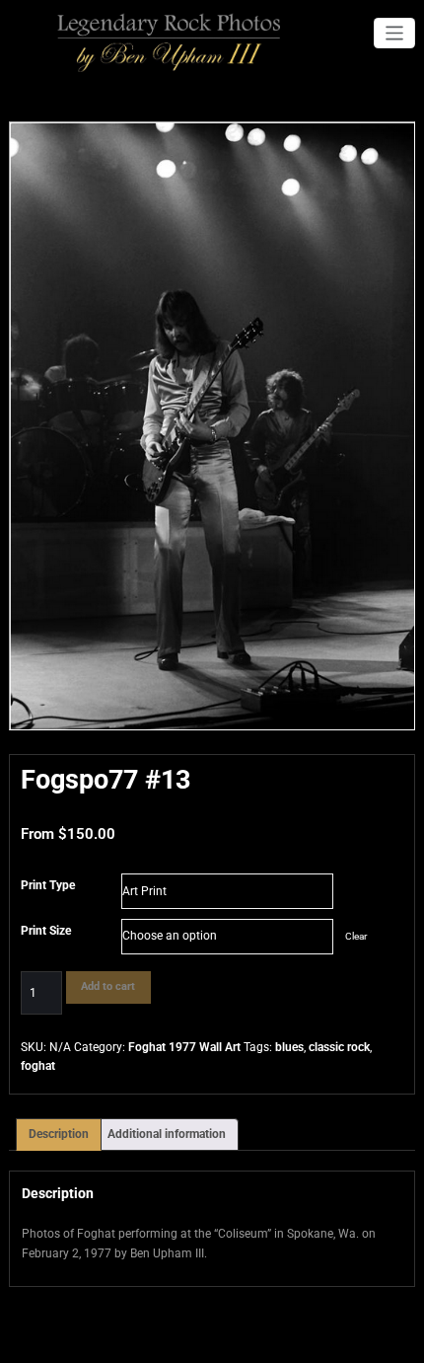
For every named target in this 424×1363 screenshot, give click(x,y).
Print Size (46, 931)
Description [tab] (59, 1134)
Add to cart (108, 986)
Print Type (48, 885)
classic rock (339, 1047)
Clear (356, 936)
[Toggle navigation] (395, 33)
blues (289, 1047)
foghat (38, 1066)
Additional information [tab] (166, 1134)
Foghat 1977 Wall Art (184, 1047)
